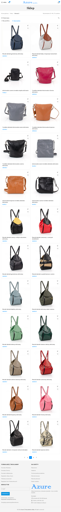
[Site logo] (30, 2)
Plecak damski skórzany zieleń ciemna (43, 309)
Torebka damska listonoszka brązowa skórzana (43, 128)
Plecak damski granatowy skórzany (12, 54)
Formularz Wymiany (6, 467)
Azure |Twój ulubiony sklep (27, 509)
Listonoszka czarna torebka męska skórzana (15, 90)
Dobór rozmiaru (35, 481)
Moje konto (34, 467)
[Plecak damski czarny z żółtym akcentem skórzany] (15, 221)
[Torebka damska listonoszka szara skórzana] (15, 111)
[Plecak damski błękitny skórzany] (15, 293)
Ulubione (33, 470)
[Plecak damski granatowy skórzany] (15, 37)
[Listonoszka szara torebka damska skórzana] (45, 147)
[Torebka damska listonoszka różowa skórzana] (45, 74)
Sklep (11, 13)
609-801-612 (40, 500)
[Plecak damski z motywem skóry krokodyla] (15, 433)
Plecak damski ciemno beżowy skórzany (14, 379)
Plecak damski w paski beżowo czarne (43, 274)
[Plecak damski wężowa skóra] (45, 433)
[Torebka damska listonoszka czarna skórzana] (15, 147)
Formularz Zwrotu (5, 470)
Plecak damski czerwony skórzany (42, 379)
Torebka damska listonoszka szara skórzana (15, 127)
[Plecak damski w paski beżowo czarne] (45, 258)
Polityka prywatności (6, 478)
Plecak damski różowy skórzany (41, 415)
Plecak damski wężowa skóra (40, 450)
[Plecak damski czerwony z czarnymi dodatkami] (45, 221)
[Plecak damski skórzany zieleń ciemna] (45, 293)
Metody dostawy (35, 476)
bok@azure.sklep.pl (41, 502)
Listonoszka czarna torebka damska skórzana (42, 201)
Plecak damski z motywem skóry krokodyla (14, 450)
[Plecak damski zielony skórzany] (15, 328)
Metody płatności (35, 478)
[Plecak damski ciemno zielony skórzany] (45, 328)
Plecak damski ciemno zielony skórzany (43, 344)
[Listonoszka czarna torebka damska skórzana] (45, 184)
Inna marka (17, 21)
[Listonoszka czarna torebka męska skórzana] (15, 74)
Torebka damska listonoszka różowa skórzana (43, 91)
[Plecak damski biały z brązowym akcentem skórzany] (45, 37)
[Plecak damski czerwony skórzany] (45, 363)
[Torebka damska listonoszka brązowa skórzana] (45, 111)
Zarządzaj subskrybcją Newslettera (9, 502)
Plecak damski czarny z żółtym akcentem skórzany (14, 238)
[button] (28, 25)
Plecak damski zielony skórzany (11, 344)
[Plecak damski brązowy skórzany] (15, 398)
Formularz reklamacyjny (7, 473)
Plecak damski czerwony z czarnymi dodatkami (42, 238)
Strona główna (4, 13)
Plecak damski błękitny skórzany (11, 309)
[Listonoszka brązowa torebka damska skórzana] (15, 184)
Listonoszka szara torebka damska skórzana (45, 164)
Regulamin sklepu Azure (7, 476)
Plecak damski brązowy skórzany (12, 415)
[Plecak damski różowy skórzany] (45, 398)
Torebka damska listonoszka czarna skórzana (13, 164)
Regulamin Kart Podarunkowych (9, 481)
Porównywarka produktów (37, 473)
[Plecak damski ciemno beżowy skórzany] (15, 363)
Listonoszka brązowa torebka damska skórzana (13, 201)
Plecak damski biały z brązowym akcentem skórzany (44, 54)
